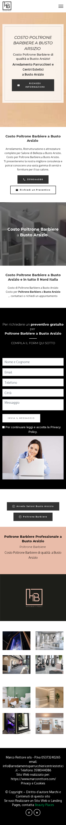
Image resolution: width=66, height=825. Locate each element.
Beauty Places (44, 805)
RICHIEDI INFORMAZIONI (35, 85)
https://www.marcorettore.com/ (33, 779)
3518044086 (35, 179)
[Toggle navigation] (60, 6)
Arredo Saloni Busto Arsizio (35, 506)
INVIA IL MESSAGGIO (21, 418)
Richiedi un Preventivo (35, 190)
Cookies (39, 783)
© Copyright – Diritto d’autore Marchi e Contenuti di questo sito (33, 794)
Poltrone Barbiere (35, 517)
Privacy (26, 783)
